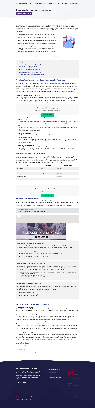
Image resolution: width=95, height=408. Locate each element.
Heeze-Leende (30, 336)
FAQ (58, 3)
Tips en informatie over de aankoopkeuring (30, 69)
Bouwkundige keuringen (23, 3)
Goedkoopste (52, 3)
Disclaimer (77, 396)
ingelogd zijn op (23, 352)
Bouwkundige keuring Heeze (22, 343)
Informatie (64, 3)
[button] (48, 57)
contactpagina (59, 371)
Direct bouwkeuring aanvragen (24, 13)
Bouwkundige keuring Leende (23, 345)
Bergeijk (50, 205)
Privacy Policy (70, 396)
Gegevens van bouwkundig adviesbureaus (29, 68)
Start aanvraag (74, 3)
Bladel (70, 205)
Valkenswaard (55, 205)
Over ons (64, 396)
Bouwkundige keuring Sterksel (23, 342)
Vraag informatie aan (22, 382)
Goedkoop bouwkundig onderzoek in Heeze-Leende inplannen (34, 64)
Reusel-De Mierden (63, 205)
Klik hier (34, 211)
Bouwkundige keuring (20, 396)
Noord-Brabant (39, 316)
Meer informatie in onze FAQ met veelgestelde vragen (32, 74)
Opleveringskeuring (54, 102)
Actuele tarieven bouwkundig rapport (28, 66)
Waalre (46, 205)
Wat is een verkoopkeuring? (26, 71)
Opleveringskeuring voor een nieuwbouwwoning (31, 72)
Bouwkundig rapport (40, 3)
